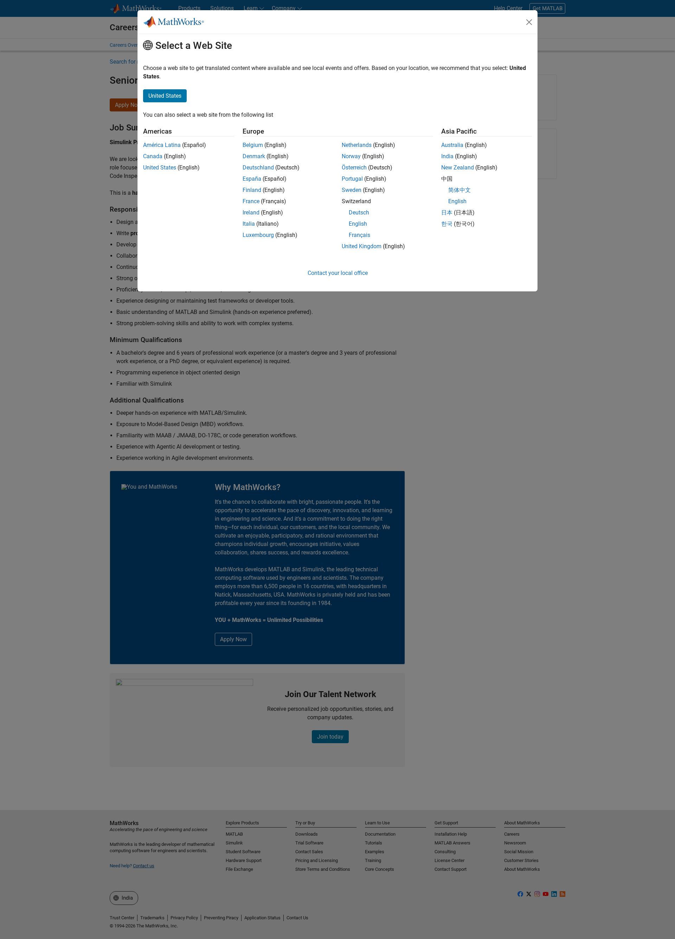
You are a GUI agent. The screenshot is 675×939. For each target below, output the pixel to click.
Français (359, 235)
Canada (152, 156)
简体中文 (459, 190)
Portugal (352, 178)
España (252, 178)
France (251, 201)
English (358, 223)
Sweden (351, 190)
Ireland (251, 212)
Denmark (254, 156)
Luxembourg (258, 235)
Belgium (253, 145)
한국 (446, 223)
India (447, 156)
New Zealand (457, 167)
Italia (249, 223)
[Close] (529, 22)
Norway (351, 156)
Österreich (354, 167)
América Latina (162, 145)
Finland (252, 190)
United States (159, 167)
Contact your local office (338, 273)
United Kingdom (361, 246)
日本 (446, 212)
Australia (452, 145)
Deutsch (359, 212)
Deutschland (258, 167)
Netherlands (357, 145)
